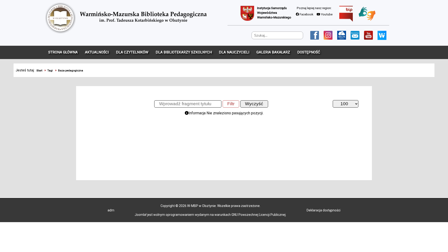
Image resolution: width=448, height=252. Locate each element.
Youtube (326, 14)
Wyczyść (254, 103)
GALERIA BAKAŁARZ (273, 52)
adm (111, 210)
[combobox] (277, 35)
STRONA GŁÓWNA (63, 52)
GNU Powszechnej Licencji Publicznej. (258, 215)
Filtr (230, 103)
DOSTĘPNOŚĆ (308, 52)
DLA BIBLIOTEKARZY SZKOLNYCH (184, 52)
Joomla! (141, 215)
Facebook (306, 14)
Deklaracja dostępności (323, 210)
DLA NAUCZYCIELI (234, 52)
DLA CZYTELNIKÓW (132, 52)
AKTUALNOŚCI (97, 52)
